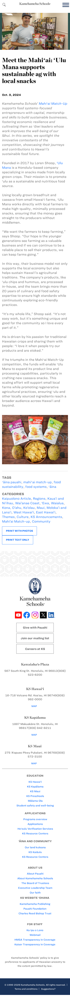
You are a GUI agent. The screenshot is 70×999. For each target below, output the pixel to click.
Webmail (35, 935)
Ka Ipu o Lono (35, 930)
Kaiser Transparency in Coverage (34, 944)
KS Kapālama (35, 786)
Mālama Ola (35, 800)
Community (41, 521)
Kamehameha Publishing (35, 904)
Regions (39, 498)
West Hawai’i (23, 512)
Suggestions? (48, 989)
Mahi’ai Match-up (16, 521)
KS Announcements (46, 517)
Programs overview (35, 819)
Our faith (35, 892)
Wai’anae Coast (27, 503)
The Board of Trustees (35, 883)
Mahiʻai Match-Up (53, 103)
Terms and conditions (26, 989)
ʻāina (52, 486)
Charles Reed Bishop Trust (35, 913)
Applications (35, 824)
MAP (34, 706)
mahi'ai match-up (37, 482)
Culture (23, 517)
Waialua (57, 503)
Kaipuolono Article (16, 498)
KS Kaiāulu (35, 852)
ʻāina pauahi (11, 482)
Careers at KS (35, 648)
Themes (8, 517)
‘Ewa (45, 503)
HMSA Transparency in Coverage (34, 939)
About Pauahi (35, 873)
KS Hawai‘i (35, 782)
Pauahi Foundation (34, 908)
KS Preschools (35, 796)
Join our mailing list (35, 638)
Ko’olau (29, 507)
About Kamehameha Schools (35, 878)
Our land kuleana (35, 847)
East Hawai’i (45, 512)
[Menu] (64, 5)
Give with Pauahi (35, 627)
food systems (36, 486)
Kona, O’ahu (11, 507)
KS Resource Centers (35, 833)
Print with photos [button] (19, 530)
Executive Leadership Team (35, 888)
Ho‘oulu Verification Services (35, 828)
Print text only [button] (17, 539)
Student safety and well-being (35, 805)
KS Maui (35, 791)
